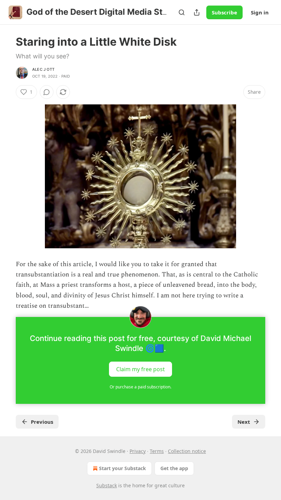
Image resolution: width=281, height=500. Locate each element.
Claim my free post (140, 369)
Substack (106, 485)
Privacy (138, 451)
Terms (157, 451)
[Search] (181, 12)
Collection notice (187, 451)
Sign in (260, 12)
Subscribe (224, 12)
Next (243, 421)
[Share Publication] (197, 12)
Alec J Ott (43, 69)
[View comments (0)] (46, 92)
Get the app (174, 468)
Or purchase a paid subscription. (140, 387)
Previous (42, 421)
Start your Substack (122, 468)
